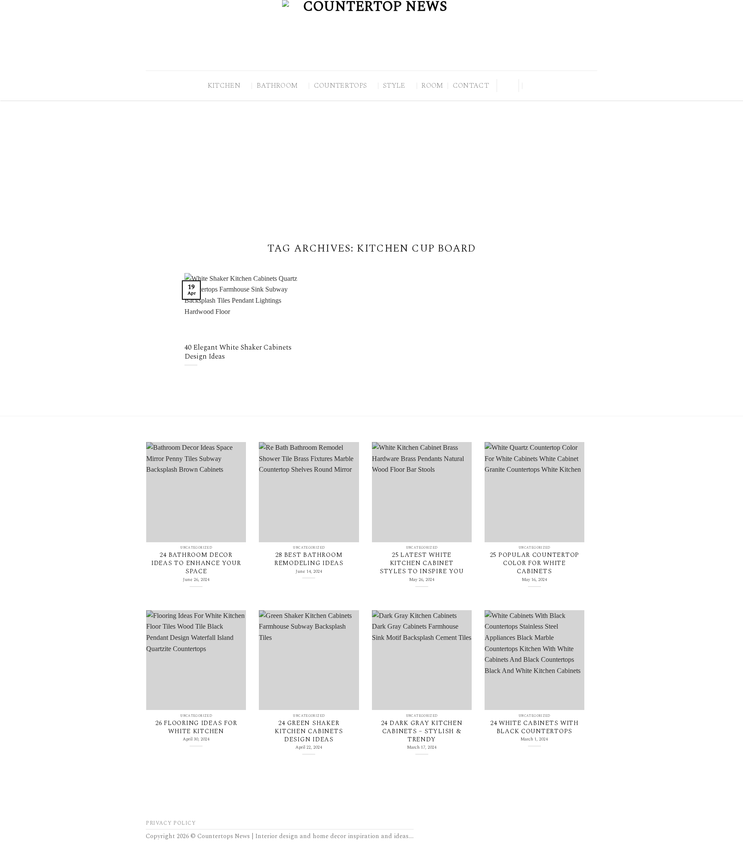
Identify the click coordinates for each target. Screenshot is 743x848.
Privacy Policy (171, 823)
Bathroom (277, 85)
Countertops (340, 85)
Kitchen (224, 85)
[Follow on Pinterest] (505, 85)
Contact (471, 85)
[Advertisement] (371, 165)
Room (432, 85)
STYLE (394, 85)
